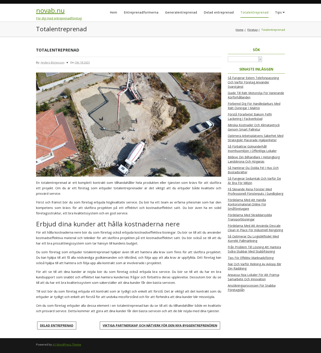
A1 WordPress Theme (67, 344)
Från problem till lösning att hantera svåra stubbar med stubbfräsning (254, 249)
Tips (278, 12)
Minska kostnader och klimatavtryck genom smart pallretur (254, 127)
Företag (252, 30)
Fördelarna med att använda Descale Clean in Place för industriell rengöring (255, 228)
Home (239, 30)
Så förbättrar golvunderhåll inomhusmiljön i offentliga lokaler (252, 148)
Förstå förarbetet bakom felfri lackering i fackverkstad (250, 116)
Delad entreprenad (219, 12)
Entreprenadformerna (141, 12)
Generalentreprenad (181, 12)
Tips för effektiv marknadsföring (251, 258)
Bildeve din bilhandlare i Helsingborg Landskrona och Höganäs (254, 159)
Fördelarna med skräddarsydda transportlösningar (250, 217)
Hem (113, 12)
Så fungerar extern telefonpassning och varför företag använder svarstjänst (253, 82)
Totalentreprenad (254, 12)
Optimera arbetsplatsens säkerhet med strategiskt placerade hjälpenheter (255, 138)
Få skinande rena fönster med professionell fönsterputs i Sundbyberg (255, 191)
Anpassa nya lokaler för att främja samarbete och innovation (253, 277)
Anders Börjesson (52, 62)
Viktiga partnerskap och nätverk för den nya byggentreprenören (160, 325)
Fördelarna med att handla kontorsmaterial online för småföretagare (247, 204)
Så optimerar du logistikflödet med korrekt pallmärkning (253, 238)
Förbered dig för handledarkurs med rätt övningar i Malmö (254, 106)
